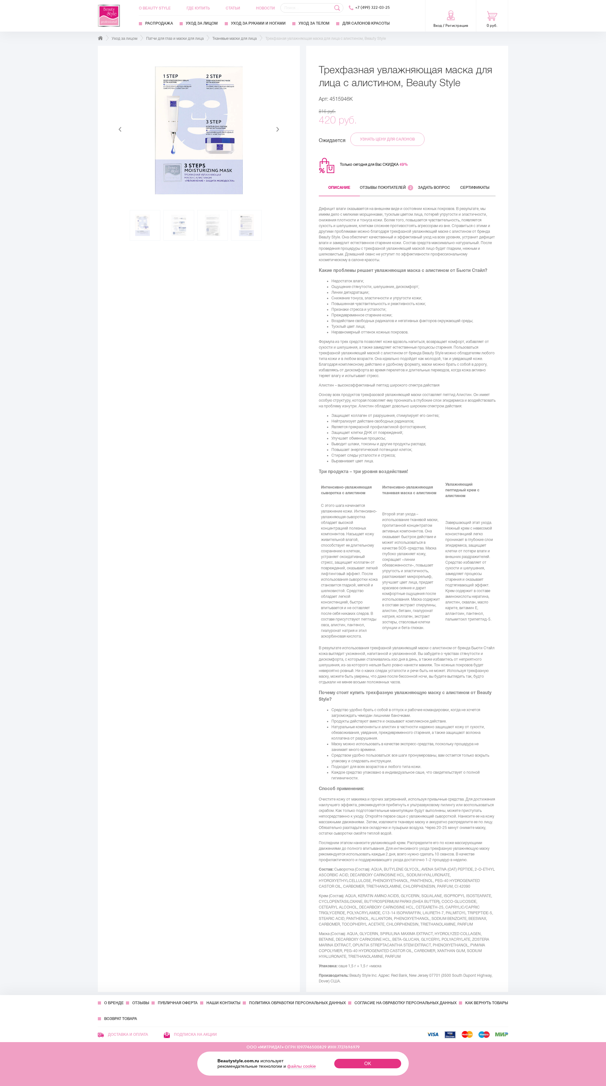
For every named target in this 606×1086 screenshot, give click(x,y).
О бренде (114, 1003)
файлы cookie (301, 1066)
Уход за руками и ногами (258, 23)
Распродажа (159, 23)
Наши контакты (223, 1003)
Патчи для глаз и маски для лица (175, 38)
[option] (198, 129)
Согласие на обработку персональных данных (405, 1003)
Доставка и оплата (127, 1034)
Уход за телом (314, 23)
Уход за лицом (202, 23)
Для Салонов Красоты (366, 23)
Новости (265, 8)
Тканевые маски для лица (234, 38)
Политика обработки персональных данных (297, 1003)
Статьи (233, 8)
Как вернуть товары (486, 1003)
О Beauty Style (155, 8)
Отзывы (140, 1003)
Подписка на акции (195, 1034)
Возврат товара (120, 1019)
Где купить (198, 8)
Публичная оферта (178, 1003)
